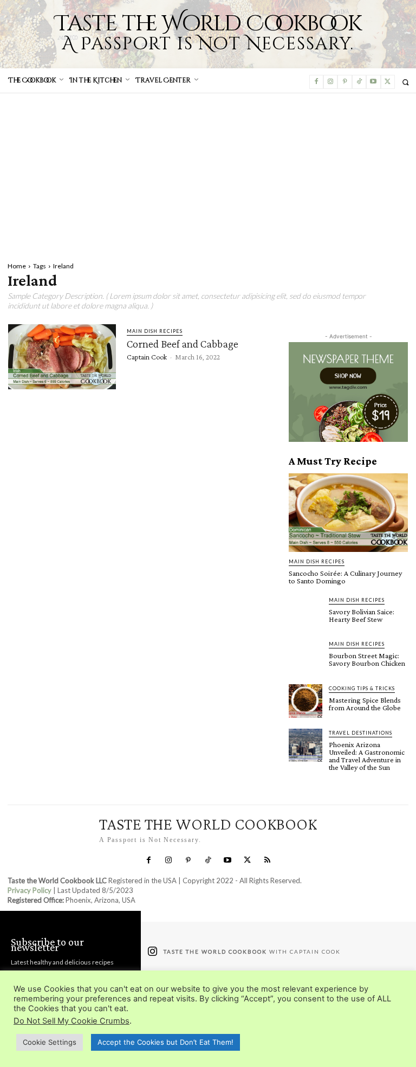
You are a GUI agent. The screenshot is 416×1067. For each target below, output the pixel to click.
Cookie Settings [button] (49, 1042)
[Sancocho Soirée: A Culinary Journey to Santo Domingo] (348, 512)
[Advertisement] (208, 174)
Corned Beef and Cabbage (182, 344)
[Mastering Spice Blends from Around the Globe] (305, 701)
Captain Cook (147, 356)
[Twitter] (388, 82)
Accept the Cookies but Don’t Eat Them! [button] (165, 1042)
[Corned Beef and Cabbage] (62, 356)
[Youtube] (373, 82)
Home (17, 266)
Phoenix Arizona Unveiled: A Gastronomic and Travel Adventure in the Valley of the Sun (367, 756)
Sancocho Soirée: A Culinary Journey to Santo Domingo (345, 577)
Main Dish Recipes (155, 331)
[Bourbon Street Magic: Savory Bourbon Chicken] (305, 656)
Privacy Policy (29, 890)
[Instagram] (330, 82)
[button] (405, 82)
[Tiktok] (359, 82)
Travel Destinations (360, 733)
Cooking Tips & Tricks (362, 688)
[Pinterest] (344, 82)
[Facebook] (316, 82)
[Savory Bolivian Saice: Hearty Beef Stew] (305, 612)
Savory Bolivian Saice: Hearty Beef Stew (361, 615)
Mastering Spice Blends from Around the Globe (365, 704)
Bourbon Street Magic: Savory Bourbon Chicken (367, 659)
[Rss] (267, 860)
